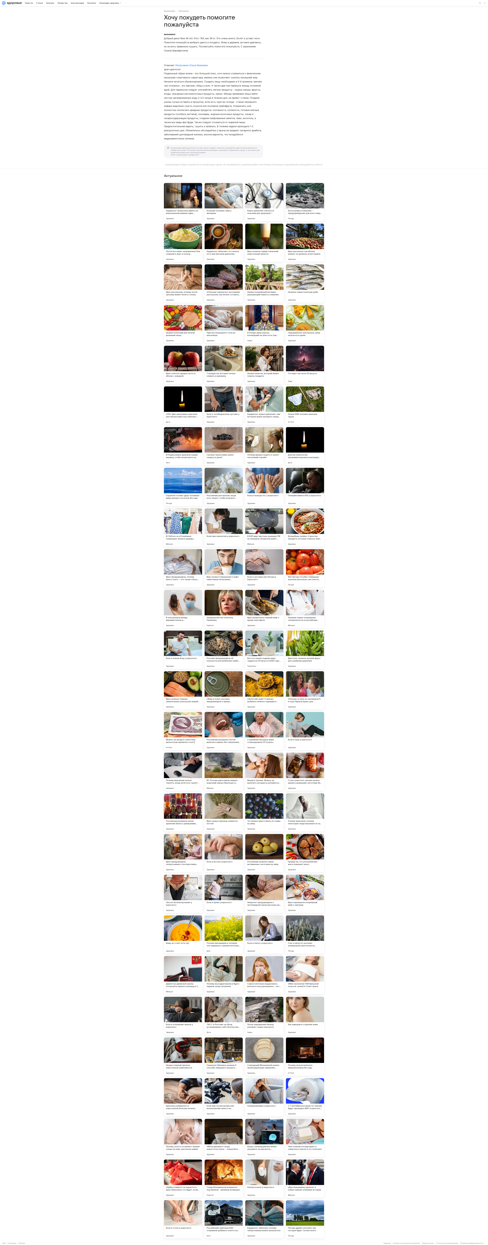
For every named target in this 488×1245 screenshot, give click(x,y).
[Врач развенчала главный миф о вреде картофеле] (264, 609)
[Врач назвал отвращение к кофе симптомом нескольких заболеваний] (224, 568)
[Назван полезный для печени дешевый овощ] (183, 324)
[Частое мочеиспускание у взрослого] (183, 894)
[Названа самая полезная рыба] (305, 283)
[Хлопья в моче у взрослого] (264, 1179)
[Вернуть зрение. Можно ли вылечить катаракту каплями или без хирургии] (264, 772)
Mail (4, 1243)
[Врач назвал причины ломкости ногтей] (224, 812)
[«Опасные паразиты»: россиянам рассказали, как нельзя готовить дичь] (224, 283)
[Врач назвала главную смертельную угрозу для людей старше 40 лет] (183, 690)
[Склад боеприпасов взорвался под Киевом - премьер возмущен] (224, 1179)
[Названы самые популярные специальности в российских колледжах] (305, 609)
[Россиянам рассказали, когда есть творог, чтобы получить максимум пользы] (224, 487)
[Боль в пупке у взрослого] (224, 894)
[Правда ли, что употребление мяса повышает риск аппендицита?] (305, 853)
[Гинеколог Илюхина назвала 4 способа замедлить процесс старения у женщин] (224, 1056)
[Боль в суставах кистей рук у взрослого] (264, 568)
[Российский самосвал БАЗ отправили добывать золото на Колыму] (224, 1219)
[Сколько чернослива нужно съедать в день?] (224, 446)
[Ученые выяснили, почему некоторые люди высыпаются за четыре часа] (305, 812)
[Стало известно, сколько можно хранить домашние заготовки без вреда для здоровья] (305, 772)
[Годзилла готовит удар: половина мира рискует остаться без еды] (183, 487)
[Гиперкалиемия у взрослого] (264, 1097)
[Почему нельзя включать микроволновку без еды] (305, 1056)
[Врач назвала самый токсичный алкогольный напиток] (264, 243)
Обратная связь (428, 1243)
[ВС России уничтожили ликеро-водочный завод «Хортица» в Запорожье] (224, 772)
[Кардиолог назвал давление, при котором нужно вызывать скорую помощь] (264, 405)
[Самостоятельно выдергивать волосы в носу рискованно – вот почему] (264, 975)
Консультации (169, 11)
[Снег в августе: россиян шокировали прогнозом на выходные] (305, 934)
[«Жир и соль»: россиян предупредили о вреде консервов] (224, 690)
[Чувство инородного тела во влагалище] (224, 324)
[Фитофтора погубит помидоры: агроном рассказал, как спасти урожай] (305, 568)
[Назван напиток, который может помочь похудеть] (264, 365)
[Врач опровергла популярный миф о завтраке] (305, 894)
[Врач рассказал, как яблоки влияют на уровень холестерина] (305, 243)
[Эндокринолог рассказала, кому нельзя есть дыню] (305, 324)
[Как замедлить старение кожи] (305, 1016)
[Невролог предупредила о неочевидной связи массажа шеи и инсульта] (264, 894)
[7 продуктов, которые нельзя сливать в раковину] (224, 365)
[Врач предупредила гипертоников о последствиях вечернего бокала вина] (183, 853)
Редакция (387, 1243)
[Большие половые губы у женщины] (224, 202)
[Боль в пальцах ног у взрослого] (264, 487)
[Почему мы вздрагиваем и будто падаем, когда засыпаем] (224, 975)
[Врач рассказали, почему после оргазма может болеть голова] (183, 283)
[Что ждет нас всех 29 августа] (305, 365)
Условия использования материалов (406, 1243)
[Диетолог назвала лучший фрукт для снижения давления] (305, 650)
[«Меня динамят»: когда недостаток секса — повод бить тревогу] (224, 1138)
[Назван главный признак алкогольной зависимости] (183, 1056)
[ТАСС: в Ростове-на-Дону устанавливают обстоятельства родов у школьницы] (224, 1016)
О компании (12, 1243)
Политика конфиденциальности (471, 1243)
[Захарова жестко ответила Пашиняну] (224, 609)
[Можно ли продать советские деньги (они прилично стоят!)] (183, 731)
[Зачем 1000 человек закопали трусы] (305, 405)
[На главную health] (14, 3)
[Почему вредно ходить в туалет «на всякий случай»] (264, 446)
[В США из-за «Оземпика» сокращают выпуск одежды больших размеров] (183, 528)
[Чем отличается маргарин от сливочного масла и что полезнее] (305, 1138)
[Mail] (4, 3)
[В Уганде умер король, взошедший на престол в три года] (264, 324)
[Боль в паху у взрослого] (305, 731)
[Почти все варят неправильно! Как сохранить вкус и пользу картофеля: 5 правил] (183, 243)
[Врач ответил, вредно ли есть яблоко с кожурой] (183, 365)
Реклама (21, 1243)
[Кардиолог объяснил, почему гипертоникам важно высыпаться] (264, 1219)
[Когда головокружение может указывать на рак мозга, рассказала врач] (264, 1138)
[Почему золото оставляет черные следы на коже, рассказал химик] (183, 1138)
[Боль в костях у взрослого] (224, 853)
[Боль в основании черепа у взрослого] (183, 1016)
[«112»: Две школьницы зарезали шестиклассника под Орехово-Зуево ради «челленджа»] (183, 405)
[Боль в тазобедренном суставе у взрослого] (224, 405)
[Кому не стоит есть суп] (183, 934)
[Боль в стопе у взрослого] (183, 1219)
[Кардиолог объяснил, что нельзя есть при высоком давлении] (224, 243)
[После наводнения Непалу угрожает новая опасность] (264, 1016)
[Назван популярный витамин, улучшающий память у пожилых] (264, 283)
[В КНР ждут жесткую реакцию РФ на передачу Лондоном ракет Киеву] (264, 528)
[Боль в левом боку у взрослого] (183, 650)
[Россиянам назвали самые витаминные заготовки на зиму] (264, 853)
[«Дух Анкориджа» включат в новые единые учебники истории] (305, 1179)
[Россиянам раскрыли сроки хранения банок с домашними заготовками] (183, 812)
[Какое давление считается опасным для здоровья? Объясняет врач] (264, 202)
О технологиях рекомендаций (447, 1243)
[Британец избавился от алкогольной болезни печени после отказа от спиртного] (183, 1097)
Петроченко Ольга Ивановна (191, 65)
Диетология (184, 11)
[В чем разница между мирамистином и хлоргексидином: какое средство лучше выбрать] (183, 609)
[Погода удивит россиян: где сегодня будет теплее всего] (305, 1219)
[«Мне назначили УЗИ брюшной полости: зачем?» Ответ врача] (305, 975)
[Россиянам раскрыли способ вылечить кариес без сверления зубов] (224, 731)
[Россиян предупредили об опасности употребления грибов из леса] (224, 650)
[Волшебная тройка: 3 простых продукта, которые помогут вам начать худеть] (305, 528)
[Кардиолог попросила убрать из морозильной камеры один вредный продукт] (183, 202)
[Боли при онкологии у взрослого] (224, 528)
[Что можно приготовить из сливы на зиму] (264, 812)
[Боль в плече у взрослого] (264, 934)
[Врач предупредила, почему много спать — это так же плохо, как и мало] (183, 568)
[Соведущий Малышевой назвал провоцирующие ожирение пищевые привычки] (264, 1056)
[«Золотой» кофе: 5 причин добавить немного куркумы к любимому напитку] (264, 690)
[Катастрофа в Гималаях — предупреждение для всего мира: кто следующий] (305, 202)
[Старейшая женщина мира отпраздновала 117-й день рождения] (264, 731)
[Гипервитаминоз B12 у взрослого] (305, 487)
